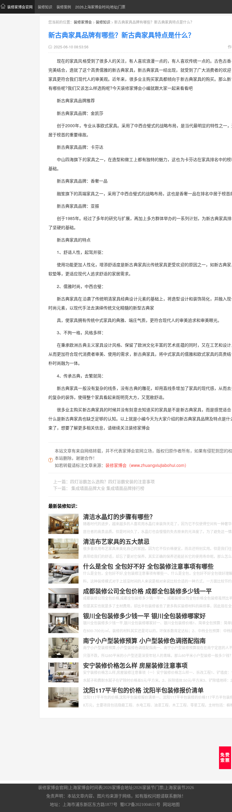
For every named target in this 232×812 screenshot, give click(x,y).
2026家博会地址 (118, 787)
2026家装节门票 (148, 787)
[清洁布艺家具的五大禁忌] (63, 548)
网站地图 (171, 804)
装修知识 (45, 6)
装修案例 (63, 6)
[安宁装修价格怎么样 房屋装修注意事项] (63, 672)
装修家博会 (83, 21)
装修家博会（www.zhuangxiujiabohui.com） (147, 465)
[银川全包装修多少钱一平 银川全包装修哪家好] (63, 622)
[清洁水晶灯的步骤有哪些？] (63, 523)
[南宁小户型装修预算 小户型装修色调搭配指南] (63, 647)
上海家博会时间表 (85, 787)
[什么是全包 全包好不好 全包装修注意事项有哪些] (63, 573)
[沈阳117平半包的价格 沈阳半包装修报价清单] (63, 697)
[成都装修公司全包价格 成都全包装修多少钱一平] (63, 597)
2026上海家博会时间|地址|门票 (100, 6)
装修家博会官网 (20, 6)
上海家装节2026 (179, 787)
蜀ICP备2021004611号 (140, 804)
